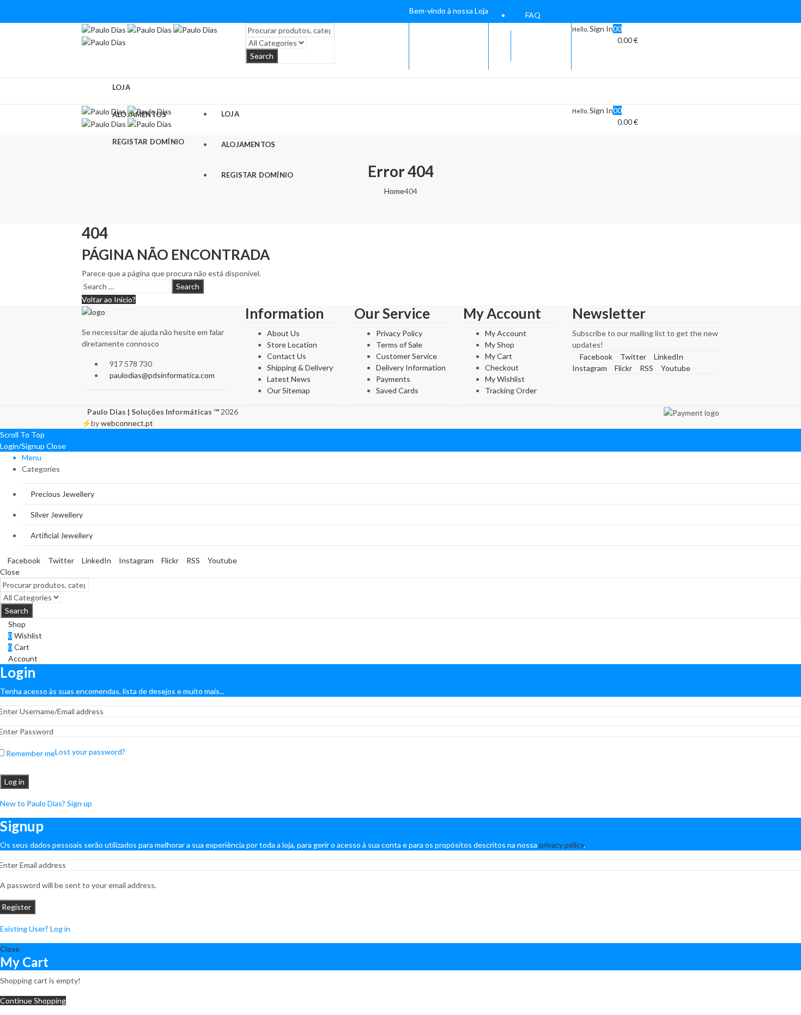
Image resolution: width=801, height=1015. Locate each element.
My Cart (498, 356)
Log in (14, 781)
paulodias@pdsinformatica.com (162, 375)
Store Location (292, 344)
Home (394, 191)
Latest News (289, 379)
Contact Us (286, 356)
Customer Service (406, 356)
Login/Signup (22, 446)
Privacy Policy (399, 333)
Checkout (502, 367)
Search (262, 55)
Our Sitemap (288, 390)
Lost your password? (90, 751)
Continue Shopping (33, 1000)
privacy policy (561, 844)
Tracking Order (511, 390)
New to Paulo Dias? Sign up (46, 803)
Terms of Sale (399, 344)
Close (56, 446)
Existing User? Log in (35, 928)
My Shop (499, 344)
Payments (393, 379)
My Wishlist (505, 379)
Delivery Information (411, 367)
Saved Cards (397, 390)
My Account (505, 333)
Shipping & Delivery (300, 367)
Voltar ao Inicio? (109, 299)
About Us (283, 333)
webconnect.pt (127, 423)
